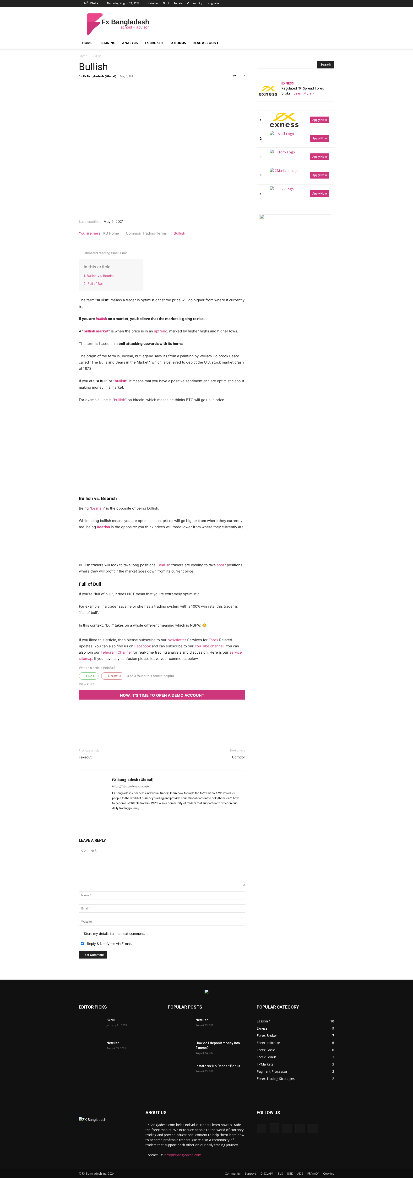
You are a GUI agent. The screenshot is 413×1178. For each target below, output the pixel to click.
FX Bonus (177, 42)
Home (87, 42)
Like (90, 676)
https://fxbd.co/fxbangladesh (130, 786)
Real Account (206, 42)
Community (194, 3)
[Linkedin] (314, 3)
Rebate (178, 3)
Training (107, 42)
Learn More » (303, 93)
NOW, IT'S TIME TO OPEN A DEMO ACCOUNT (162, 695)
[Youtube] (330, 3)
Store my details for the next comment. (114, 933)
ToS (280, 1174)
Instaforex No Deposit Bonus (218, 1066)
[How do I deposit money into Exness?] (180, 1049)
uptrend (160, 331)
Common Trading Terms (147, 233)
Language (213, 3)
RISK (290, 1174)
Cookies (328, 1174)
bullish (101, 318)
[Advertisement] (247, 24)
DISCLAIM (267, 1174)
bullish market (96, 331)
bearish (97, 508)
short (221, 565)
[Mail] (133, 816)
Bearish (164, 565)
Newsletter (177, 640)
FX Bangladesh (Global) (99, 76)
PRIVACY (313, 1174)
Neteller (153, 3)
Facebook (142, 646)
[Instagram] (306, 3)
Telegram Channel (116, 652)
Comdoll (238, 757)
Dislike (114, 676)
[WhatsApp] (135, 95)
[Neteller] (91, 1049)
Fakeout (85, 757)
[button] (328, 43)
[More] (168, 95)
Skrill (166, 3)
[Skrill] (91, 1026)
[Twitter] (322, 3)
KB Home (111, 233)
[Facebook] (299, 3)
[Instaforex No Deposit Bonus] (180, 1072)
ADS (300, 1174)
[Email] (146, 95)
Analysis (130, 42)
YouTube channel (209, 646)
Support (250, 1174)
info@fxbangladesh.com (182, 1155)
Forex (213, 640)
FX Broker (154, 42)
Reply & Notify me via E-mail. (109, 944)
